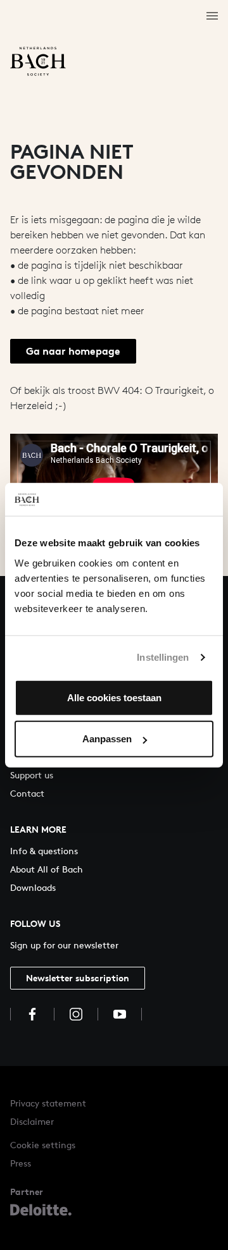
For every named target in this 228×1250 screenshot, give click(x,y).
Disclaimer (32, 1121)
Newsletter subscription (77, 977)
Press (20, 1163)
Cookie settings (42, 1144)
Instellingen (163, 657)
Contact (27, 793)
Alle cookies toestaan (114, 697)
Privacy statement (48, 1103)
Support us (31, 774)
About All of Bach (46, 869)
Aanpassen (107, 738)
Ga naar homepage (73, 351)
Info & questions (44, 850)
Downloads (33, 887)
